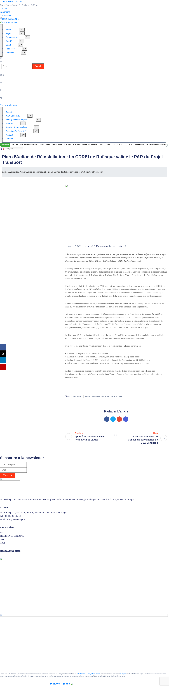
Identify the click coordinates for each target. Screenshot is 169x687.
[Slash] (116, 435)
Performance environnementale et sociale (103, 396)
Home (5, 172)
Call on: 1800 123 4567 (11, 1)
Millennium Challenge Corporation (89, 674)
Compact (123, 674)
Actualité (13, 172)
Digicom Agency (60, 683)
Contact (9, 52)
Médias (9, 135)
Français (8, 149)
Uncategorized (102, 246)
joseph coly (117, 246)
